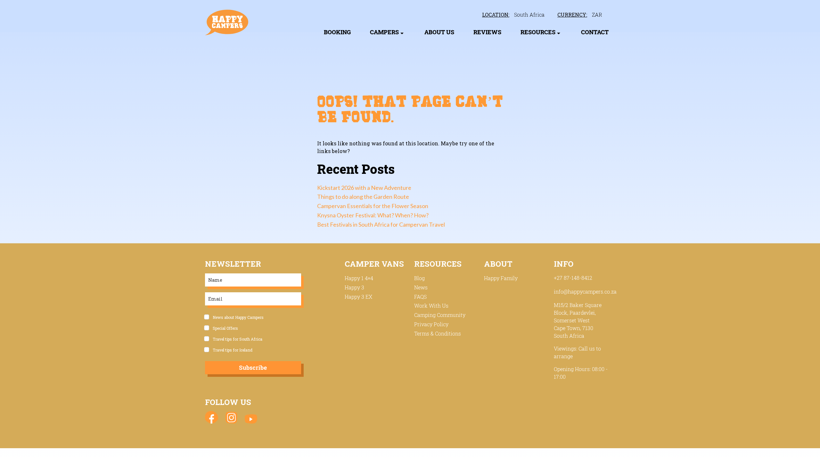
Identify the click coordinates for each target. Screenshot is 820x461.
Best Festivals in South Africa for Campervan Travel (381, 224)
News (421, 287)
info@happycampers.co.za (585, 291)
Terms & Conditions (437, 333)
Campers (384, 32)
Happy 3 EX (358, 296)
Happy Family (501, 278)
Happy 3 (354, 287)
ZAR (597, 15)
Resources (538, 32)
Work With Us (431, 305)
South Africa (529, 15)
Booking (337, 32)
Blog (419, 278)
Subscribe (253, 367)
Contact (595, 32)
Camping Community (439, 314)
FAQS (420, 296)
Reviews (487, 32)
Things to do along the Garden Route (363, 196)
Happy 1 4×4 (359, 278)
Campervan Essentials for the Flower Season (372, 205)
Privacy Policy (431, 324)
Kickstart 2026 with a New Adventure (364, 187)
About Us (439, 32)
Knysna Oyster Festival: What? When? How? (373, 215)
